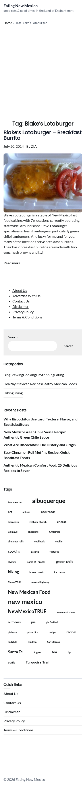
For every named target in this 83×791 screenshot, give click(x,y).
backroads (48, 512)
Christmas (54, 531)
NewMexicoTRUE (27, 611)
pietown (12, 632)
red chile (12, 641)
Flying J (12, 561)
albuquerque (48, 500)
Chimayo (12, 531)
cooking (14, 551)
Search (12, 337)
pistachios (32, 632)
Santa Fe (15, 651)
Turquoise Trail (37, 662)
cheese (61, 522)
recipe (52, 632)
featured (54, 551)
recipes (71, 632)
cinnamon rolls (16, 541)
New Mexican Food (29, 592)
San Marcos (53, 641)
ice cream (59, 572)
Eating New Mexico (21, 5)
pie (33, 622)
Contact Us (21, 301)
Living (18, 393)
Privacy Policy (23, 312)
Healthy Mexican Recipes (23, 384)
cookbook (39, 541)
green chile (64, 561)
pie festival (52, 622)
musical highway (40, 582)
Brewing (16, 375)
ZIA (34, 146)
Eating (59, 375)
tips (69, 652)
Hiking (9, 393)
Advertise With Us (26, 296)
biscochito (13, 521)
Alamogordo (14, 502)
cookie (58, 541)
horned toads (36, 572)
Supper (37, 652)
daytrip (35, 551)
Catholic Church (37, 521)
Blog (7, 375)
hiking (13, 571)
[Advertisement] (41, 69)
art (10, 512)
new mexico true (66, 612)
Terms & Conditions (27, 317)
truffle (11, 662)
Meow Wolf (14, 582)
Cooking (29, 375)
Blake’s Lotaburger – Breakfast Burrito (43, 135)
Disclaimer (20, 306)
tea (54, 652)
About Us (19, 290)
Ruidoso (32, 641)
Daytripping (45, 375)
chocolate (33, 531)
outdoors (14, 622)
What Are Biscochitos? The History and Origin (40, 445)
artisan (26, 511)
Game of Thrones (36, 561)
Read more (12, 263)
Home (8, 23)
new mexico (25, 601)
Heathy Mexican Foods (59, 384)
